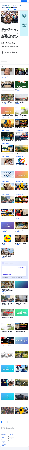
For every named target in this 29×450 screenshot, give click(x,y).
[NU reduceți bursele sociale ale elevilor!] (7, 86)
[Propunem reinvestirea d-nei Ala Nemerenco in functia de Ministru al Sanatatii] (7, 215)
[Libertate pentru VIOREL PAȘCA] (21, 73)
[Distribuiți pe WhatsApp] (10, 7)
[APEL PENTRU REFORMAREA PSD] (21, 138)
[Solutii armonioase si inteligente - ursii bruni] (7, 189)
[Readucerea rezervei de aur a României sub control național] (7, 125)
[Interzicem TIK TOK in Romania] (21, 176)
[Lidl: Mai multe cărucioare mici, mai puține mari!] (7, 241)
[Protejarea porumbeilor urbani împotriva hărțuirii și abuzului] (7, 228)
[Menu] (28, 1)
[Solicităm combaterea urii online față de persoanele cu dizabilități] (7, 74)
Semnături (13, 9)
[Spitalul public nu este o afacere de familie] (7, 176)
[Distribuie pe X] (12, 7)
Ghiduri (2, 432)
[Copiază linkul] (16, 7)
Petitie (2, 9)
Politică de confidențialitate (21, 9)
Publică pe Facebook (6, 7)
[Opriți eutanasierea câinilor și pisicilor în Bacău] (21, 87)
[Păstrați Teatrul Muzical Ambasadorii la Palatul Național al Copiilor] (21, 202)
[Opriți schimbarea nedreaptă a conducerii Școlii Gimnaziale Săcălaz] (21, 215)
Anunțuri (7, 9)
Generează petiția (7, 274)
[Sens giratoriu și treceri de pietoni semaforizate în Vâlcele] (7, 202)
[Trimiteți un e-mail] (14, 7)
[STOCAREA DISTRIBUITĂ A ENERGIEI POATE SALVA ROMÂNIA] (7, 151)
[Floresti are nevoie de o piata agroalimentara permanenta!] (21, 100)
